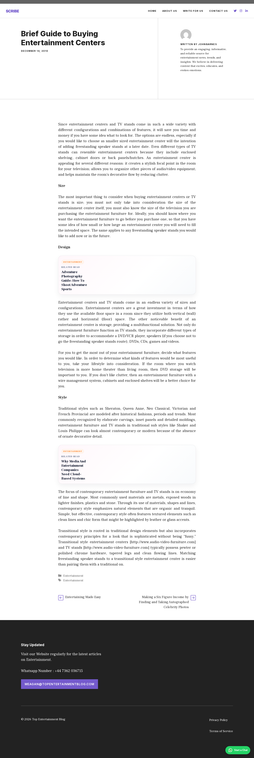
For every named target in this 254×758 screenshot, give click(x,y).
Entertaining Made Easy (83, 597)
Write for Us (193, 10)
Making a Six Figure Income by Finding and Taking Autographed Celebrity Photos (164, 602)
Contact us (218, 10)
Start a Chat (240, 750)
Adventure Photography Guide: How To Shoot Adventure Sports (74, 280)
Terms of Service (221, 731)
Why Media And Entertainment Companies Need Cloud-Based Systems (73, 470)
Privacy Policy (218, 720)
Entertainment (73, 576)
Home (152, 10)
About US (169, 10)
